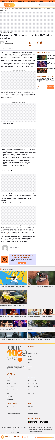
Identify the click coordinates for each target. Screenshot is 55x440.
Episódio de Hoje (11, 383)
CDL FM (30, 406)
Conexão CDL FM (33, 386)
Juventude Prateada (12, 390)
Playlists (52, 8)
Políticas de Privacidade (13, 410)
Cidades (30, 350)
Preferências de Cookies (13, 413)
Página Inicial (4, 32)
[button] (29, 43)
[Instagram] (46, 1)
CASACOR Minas (14, 8)
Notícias (6, 8)
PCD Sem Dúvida (44, 8)
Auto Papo (10, 380)
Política (30, 366)
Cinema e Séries (32, 353)
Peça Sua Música (33, 413)
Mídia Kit (41, 1)
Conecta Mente (34, 8)
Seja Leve (9, 396)
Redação (7, 41)
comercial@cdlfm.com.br (16, 368)
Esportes (30, 359)
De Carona (31, 390)
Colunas (27, 8)
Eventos (21, 8)
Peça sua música (32, 1)
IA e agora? (10, 386)
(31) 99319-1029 (21, 366)
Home (1, 8)
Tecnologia (31, 369)
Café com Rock (32, 380)
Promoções (3, 10)
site (8, 234)
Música (30, 362)
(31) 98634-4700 (22, 367)
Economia (31, 356)
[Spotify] (49, 1)
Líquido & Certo (11, 393)
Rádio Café (31, 393)
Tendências (10, 399)
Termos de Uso (11, 406)
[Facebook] (52, 1)
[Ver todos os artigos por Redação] (2, 43)
